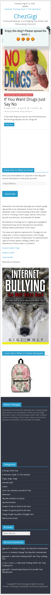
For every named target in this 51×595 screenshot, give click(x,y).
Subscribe (10, 193)
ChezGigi (25, 16)
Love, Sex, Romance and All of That (16, 492)
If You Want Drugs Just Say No (24, 102)
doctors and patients (11, 111)
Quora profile (7, 257)
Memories (6, 495)
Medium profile (8, 252)
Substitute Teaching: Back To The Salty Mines (22, 9)
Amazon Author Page (10, 248)
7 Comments (34, 108)
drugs (22, 111)
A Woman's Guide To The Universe (16, 476)
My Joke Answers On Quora (13, 499)
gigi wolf (23, 108)
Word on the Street (10, 519)
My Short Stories (9, 503)
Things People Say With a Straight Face (18, 95)
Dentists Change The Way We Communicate (30, 549)
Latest (4, 488)
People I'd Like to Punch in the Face (16, 507)
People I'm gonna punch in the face (16, 511)
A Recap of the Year (10, 472)
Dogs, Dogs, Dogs (9, 480)
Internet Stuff (7, 484)
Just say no (28, 111)
